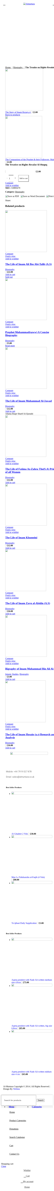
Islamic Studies (11, 674)
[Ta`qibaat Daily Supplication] (31, 883)
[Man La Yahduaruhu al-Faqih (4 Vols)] (31, 837)
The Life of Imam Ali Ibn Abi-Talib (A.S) (28, 264)
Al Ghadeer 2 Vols (19, 834)
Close (3, 1166)
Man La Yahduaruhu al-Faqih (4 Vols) (28, 877)
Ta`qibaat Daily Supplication (24, 923)
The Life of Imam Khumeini (21, 537)
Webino (16, 1089)
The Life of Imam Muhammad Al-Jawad (28, 400)
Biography (10, 269)
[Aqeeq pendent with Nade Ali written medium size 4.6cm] (31, 940)
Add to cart (23, 178)
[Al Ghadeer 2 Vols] (31, 794)
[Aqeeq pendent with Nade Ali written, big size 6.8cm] (31, 986)
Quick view (10, 256)
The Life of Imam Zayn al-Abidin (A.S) (27, 603)
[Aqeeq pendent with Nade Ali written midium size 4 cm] (31, 1031)
